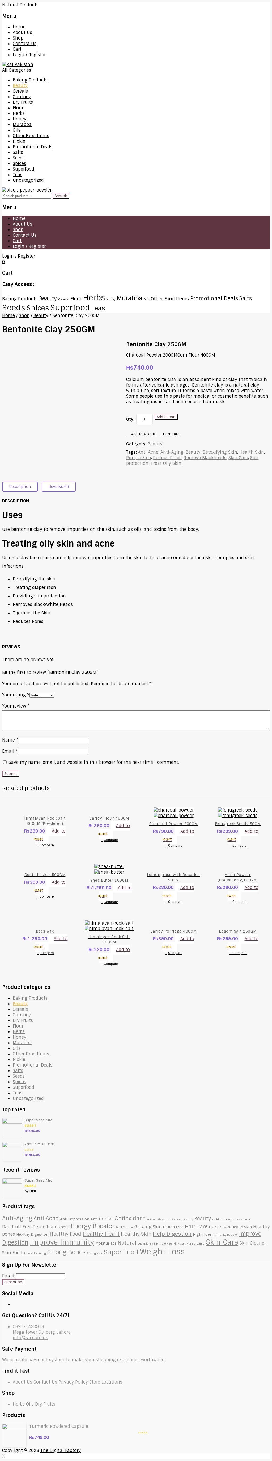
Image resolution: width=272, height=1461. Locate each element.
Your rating (15, 695)
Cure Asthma (240, 1219)
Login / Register (29, 55)
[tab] (22, 487)
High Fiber (202, 1234)
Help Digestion (172, 1233)
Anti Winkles (154, 1219)
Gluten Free (173, 1227)
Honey (19, 119)
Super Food (121, 1252)
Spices (19, 163)
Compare (171, 434)
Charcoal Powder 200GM (151, 355)
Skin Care (238, 458)
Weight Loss (162, 1252)
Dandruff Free (16, 1227)
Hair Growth (219, 1227)
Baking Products (30, 80)
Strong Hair (94, 1253)
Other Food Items (31, 135)
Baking (188, 1219)
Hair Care (196, 1227)
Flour (18, 108)
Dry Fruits (23, 102)
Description (20, 486)
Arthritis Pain (173, 1219)
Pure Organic (196, 1243)
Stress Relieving (35, 1253)
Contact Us (24, 43)
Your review (16, 706)
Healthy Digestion (32, 1234)
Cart (17, 49)
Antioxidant (130, 1218)
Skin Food (12, 1253)
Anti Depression (74, 1219)
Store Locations (105, 1382)
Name (10, 740)
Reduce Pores (167, 458)
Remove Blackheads (205, 458)
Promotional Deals (32, 147)
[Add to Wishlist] (52, 839)
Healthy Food (65, 1234)
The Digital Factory (60, 1450)
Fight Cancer (124, 1227)
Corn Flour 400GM (196, 355)
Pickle (19, 141)
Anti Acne (148, 452)
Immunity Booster (225, 1235)
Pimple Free (138, 458)
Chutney (22, 96)
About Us (22, 32)
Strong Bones (66, 1252)
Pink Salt (179, 1243)
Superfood (23, 169)
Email (10, 751)
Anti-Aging (172, 452)
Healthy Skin (136, 1234)
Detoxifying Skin (220, 452)
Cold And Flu (221, 1219)
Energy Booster (92, 1226)
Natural (127, 1243)
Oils (16, 130)
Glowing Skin (148, 1227)
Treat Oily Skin (166, 463)
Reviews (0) (59, 486)
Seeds (19, 158)
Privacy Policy (73, 1382)
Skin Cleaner (253, 1243)
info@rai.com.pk (30, 1338)
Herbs (19, 113)
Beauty (20, 85)
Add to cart (166, 417)
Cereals (20, 91)
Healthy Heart (101, 1233)
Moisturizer (105, 1243)
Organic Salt (146, 1243)
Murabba (22, 124)
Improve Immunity (62, 1242)
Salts (18, 152)
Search (61, 196)
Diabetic (62, 1227)
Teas (17, 174)
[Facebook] (14, 1304)
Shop (18, 38)
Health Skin (251, 452)
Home (19, 27)
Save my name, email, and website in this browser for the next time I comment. (94, 762)
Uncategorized (28, 180)
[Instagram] (18, 1304)
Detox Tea (43, 1227)
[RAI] (17, 64)
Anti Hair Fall (102, 1219)
